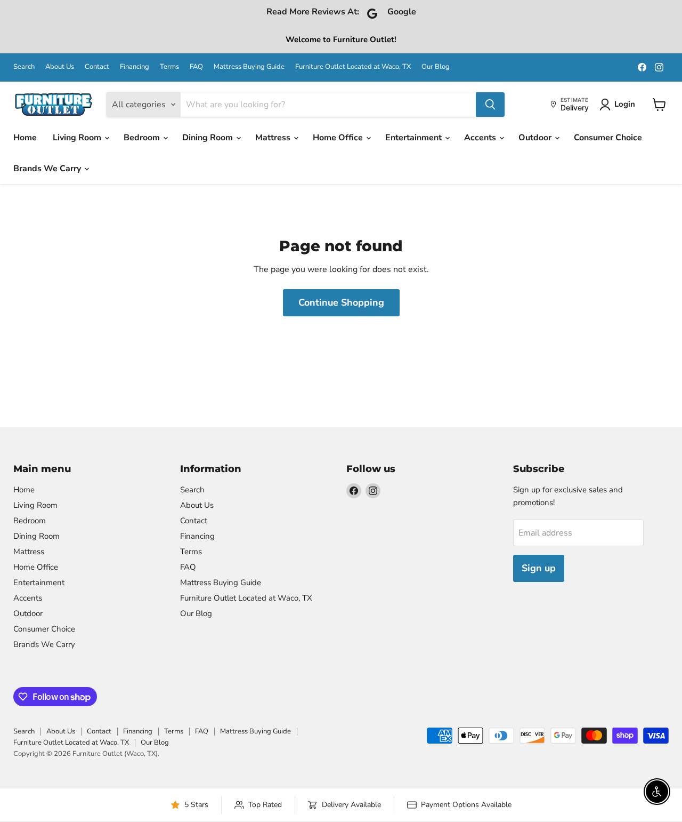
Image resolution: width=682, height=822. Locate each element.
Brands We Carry (48, 168)
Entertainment (414, 137)
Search (24, 67)
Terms (169, 67)
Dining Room (208, 137)
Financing (134, 67)
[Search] (490, 104)
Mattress (274, 137)
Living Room (78, 137)
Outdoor (536, 137)
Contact (97, 67)
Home (25, 137)
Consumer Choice (608, 137)
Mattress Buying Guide (249, 67)
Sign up (539, 568)
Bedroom (143, 137)
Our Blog (435, 67)
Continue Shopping (341, 302)
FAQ (196, 67)
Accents (481, 137)
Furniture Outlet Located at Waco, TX (353, 67)
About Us (59, 67)
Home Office (339, 137)
